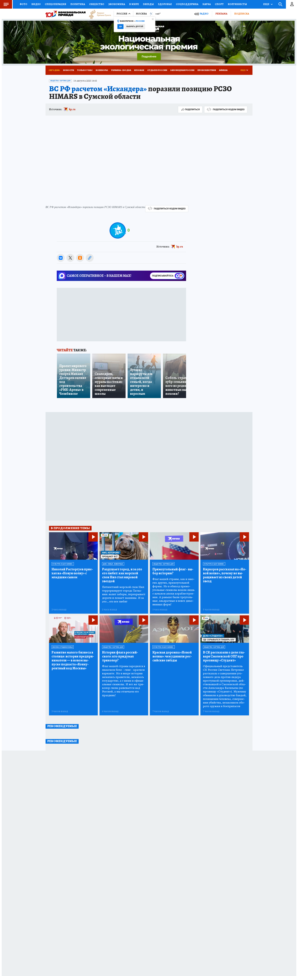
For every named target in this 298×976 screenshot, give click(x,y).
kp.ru (72, 109)
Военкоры (102, 70)
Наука (206, 4)
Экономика (116, 4)
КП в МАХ (139, 70)
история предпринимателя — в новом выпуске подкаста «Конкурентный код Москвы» (73, 660)
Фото (23, 4)
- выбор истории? (172, 571)
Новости (68, 70)
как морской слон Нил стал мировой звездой (122, 575)
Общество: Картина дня (60, 81)
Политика (77, 4)
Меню (6, 4)
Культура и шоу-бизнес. (62, 564)
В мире (134, 4)
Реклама (221, 13)
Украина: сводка (121, 70)
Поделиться (192, 109)
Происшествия (206, 70)
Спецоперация (55, 4)
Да (120, 26)
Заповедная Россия (182, 70)
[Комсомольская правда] (66, 13)
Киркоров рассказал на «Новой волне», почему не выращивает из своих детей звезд (224, 575)
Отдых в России (157, 70)
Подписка (241, 13)
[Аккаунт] (292, 4)
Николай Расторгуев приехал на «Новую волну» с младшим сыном (72, 573)
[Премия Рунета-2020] (98, 14)
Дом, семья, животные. (113, 564)
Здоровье (165, 4)
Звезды (148, 4)
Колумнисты (237, 4)
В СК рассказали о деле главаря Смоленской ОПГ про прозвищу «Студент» (224, 656)
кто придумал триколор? (120, 656)
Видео (36, 4)
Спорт (219, 4)
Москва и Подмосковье (62, 647)
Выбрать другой (134, 26)
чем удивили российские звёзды (172, 656)
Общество (96, 4)
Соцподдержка (187, 4)
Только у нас (85, 70)
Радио (204, 13)
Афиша (223, 70)
